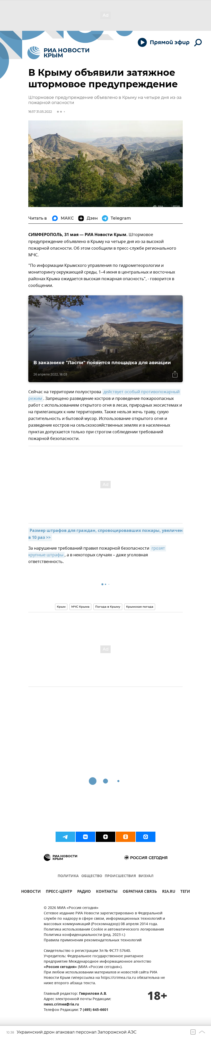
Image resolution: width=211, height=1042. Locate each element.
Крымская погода (139, 606)
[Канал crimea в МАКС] (145, 837)
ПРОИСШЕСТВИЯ (120, 876)
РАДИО (84, 892)
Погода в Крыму (107, 606)
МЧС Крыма (80, 606)
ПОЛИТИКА (68, 876)
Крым (61, 606)
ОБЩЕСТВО (91, 876)
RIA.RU (168, 892)
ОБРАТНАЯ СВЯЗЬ (140, 892)
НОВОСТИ (31, 892)
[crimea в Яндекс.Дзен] (105, 837)
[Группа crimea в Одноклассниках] (125, 837)
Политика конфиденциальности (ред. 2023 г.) (84, 935)
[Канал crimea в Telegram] (65, 837)
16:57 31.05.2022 (40, 112)
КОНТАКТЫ (107, 892)
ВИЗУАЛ (145, 876)
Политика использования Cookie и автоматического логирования (104, 930)
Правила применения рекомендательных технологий (93, 940)
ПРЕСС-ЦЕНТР (59, 892)
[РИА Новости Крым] (58, 52)
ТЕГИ (185, 892)
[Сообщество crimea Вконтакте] (85, 837)
